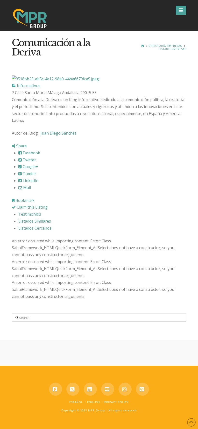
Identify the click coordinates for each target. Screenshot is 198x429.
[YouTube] (107, 389)
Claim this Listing (32, 207)
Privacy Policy (116, 402)
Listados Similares (34, 221)
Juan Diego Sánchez (59, 133)
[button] (181, 10)
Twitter (29, 160)
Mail (26, 187)
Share (21, 146)
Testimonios (29, 214)
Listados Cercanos (34, 228)
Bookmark (24, 200)
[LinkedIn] (90, 389)
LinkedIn (30, 180)
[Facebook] (55, 389)
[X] (72, 389)
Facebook (31, 153)
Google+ (30, 166)
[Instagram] (125, 389)
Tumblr (29, 173)
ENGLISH (93, 402)
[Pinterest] (142, 389)
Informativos (28, 85)
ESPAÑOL (76, 402)
